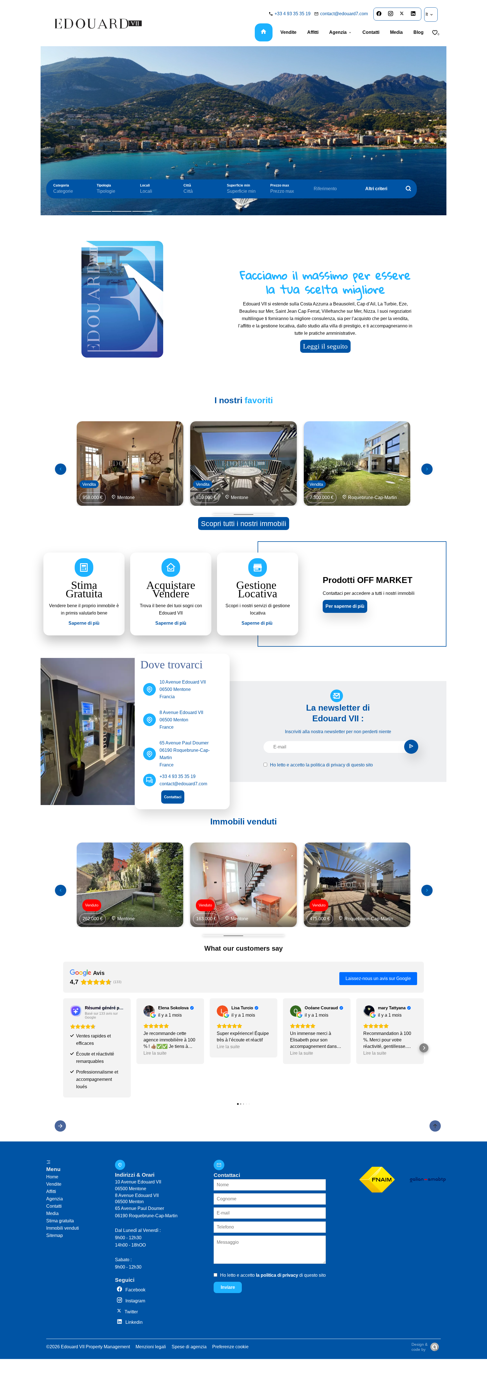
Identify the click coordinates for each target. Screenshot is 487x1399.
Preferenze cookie (230, 1346)
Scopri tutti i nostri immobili (243, 523)
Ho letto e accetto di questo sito (321, 764)
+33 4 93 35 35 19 (293, 13)
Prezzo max (279, 185)
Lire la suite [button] (155, 1053)
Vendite (53, 1184)
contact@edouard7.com (344, 13)
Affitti (51, 1191)
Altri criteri (376, 188)
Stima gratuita (60, 1220)
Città (187, 185)
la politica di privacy (325, 764)
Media (52, 1213)
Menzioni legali (151, 1346)
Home (52, 1176)
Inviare (228, 1287)
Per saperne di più (345, 606)
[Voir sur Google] (149, 1011)
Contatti (54, 1206)
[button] (63, 1047)
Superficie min (238, 185)
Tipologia (104, 185)
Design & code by (419, 1347)
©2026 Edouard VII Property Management (88, 1346)
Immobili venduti (62, 1228)
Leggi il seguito (325, 346)
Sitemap (54, 1235)
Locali (145, 185)
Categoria (61, 185)
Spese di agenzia (189, 1346)
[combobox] (69, 191)
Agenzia (54, 1198)
